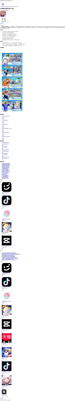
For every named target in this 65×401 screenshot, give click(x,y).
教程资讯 (3, 5)
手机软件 (3, 3)
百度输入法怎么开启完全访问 (6, 172)
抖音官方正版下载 (4, 205)
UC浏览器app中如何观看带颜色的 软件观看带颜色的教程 (9, 257)
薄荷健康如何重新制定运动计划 (6, 171)
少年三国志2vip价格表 (5, 173)
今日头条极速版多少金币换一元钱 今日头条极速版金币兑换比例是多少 (11, 254)
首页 (2, 2)
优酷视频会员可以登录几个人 (6, 166)
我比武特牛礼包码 (4, 174)
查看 (2, 208)
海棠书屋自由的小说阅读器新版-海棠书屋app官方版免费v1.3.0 (10, 253)
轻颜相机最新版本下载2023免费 (6, 301)
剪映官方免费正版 (4, 394)
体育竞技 (9, 6)
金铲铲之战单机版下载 (5, 357)
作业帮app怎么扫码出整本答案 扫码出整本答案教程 (8, 252)
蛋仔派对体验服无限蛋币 (5, 232)
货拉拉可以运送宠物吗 (5, 177)
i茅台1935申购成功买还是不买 (6, 165)
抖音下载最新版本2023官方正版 (6, 371)
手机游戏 (3, 4)
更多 (1, 251)
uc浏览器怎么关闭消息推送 (5, 167)
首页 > (4, 6)
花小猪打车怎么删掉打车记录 (6, 169)
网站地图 (1, 398)
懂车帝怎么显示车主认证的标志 (6, 163)
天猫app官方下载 (4, 343)
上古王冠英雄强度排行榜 (5, 176)
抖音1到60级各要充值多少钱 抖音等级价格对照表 (8, 256)
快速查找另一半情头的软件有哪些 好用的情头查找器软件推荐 (10, 258)
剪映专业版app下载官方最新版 (6, 245)
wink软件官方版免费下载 (5, 192)
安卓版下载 (1, 23)
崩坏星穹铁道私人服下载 (5, 385)
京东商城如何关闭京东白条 (5, 178)
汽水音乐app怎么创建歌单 (5, 170)
